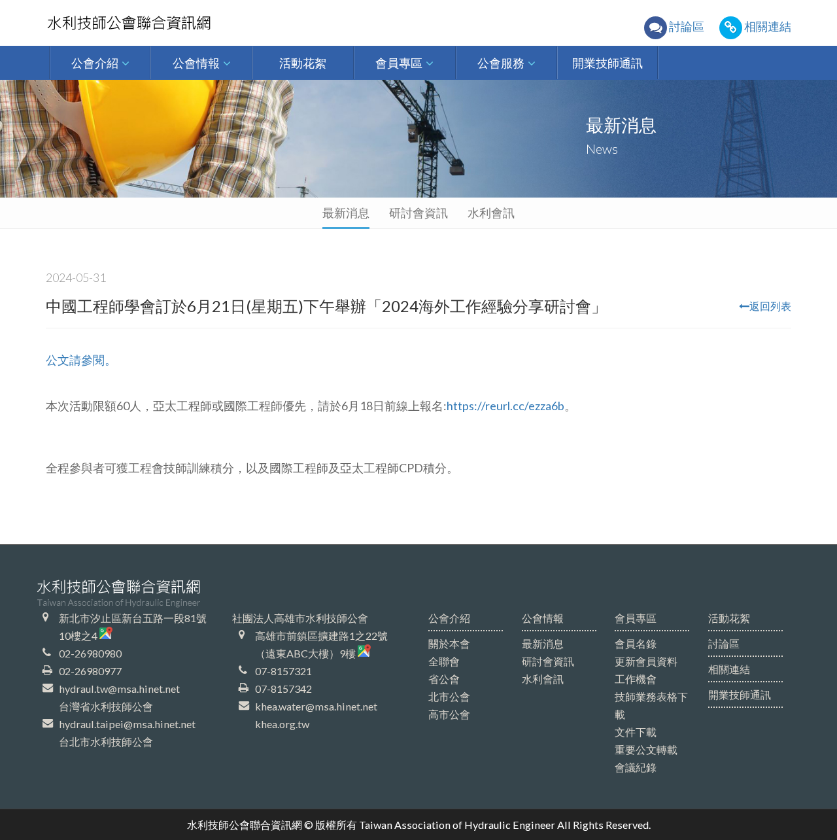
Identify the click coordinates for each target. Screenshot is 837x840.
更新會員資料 (646, 661)
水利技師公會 (152, 23)
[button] (100, 62)
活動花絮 (729, 618)
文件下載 (636, 732)
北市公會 (449, 696)
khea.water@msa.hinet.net (316, 706)
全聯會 (444, 661)
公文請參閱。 (81, 360)
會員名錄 (636, 643)
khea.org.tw (282, 724)
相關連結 (729, 669)
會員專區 (636, 618)
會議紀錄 (636, 767)
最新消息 (345, 212)
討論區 (724, 643)
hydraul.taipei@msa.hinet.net (127, 724)
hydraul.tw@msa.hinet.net (119, 688)
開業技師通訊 (739, 694)
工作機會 (636, 679)
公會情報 (543, 618)
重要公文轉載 (646, 749)
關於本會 (449, 643)
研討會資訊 (418, 212)
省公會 (444, 679)
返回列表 (770, 306)
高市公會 (449, 714)
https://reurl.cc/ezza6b (505, 405)
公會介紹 (449, 618)
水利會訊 (491, 212)
